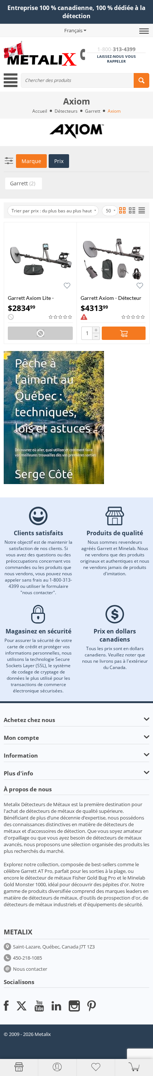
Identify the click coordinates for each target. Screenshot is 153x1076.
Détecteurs (66, 111)
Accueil (39, 111)
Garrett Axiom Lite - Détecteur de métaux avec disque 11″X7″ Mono (38, 298)
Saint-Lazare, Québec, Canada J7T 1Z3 (54, 946)
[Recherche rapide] (141, 80)
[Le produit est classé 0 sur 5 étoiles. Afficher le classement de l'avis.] (61, 317)
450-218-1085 (27, 957)
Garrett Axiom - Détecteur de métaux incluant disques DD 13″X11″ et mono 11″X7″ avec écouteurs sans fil (112, 298)
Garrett (92, 111)
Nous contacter (30, 969)
